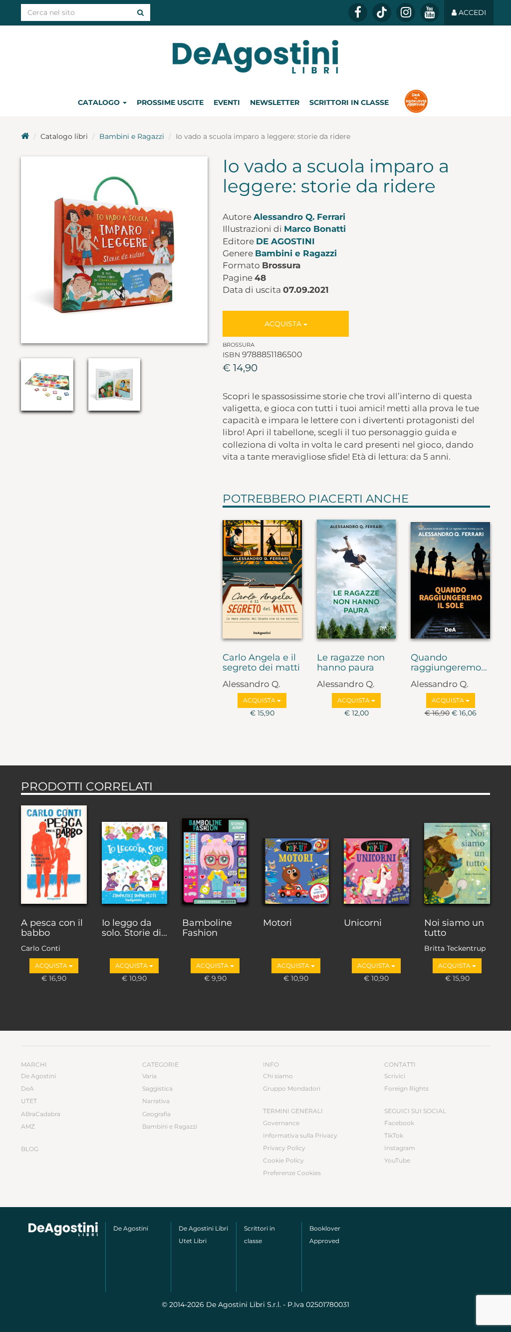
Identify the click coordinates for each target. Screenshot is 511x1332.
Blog (29, 1149)
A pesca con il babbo (52, 928)
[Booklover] (416, 102)
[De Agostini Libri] (25, 136)
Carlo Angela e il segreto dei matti (261, 663)
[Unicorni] (377, 854)
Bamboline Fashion (207, 928)
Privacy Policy (284, 1148)
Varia (149, 1076)
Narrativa (156, 1101)
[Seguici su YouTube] (429, 12)
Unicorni (363, 923)
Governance (281, 1123)
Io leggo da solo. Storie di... (134, 928)
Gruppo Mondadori (291, 1088)
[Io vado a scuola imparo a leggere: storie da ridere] (114, 249)
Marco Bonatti (315, 229)
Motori (277, 923)
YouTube (397, 1160)
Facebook (399, 1123)
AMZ (28, 1126)
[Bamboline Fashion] (215, 854)
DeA (27, 1088)
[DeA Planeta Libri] (63, 1229)
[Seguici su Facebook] (357, 12)
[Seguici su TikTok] (381, 12)
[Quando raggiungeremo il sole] (450, 578)
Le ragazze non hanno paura (351, 663)
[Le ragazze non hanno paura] (356, 578)
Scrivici (394, 1076)
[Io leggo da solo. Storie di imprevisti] (135, 854)
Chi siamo (278, 1076)
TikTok (393, 1135)
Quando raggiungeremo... (449, 663)
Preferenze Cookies (292, 1173)
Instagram (399, 1148)
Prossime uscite (170, 102)
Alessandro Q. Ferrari (299, 217)
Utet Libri (193, 1241)
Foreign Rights (406, 1088)
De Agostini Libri (203, 1228)
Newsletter (274, 102)
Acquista (283, 323)
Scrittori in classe (349, 102)
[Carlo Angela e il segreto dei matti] (262, 578)
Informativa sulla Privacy (300, 1135)
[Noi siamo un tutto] (457, 854)
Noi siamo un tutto (454, 928)
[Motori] (296, 854)
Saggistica (157, 1088)
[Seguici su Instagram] (405, 12)
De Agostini (285, 241)
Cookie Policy (283, 1160)
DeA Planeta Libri (255, 56)
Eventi (227, 102)
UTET (29, 1101)
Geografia (156, 1114)
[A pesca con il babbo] (54, 854)
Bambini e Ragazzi (131, 136)
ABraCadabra (40, 1114)
